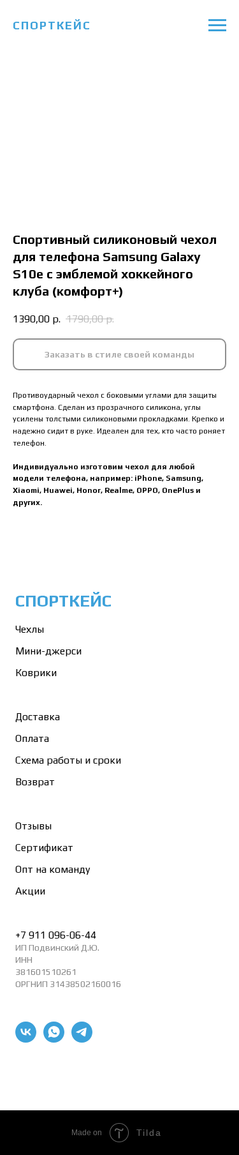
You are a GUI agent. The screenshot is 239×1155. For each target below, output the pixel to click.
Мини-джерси (48, 651)
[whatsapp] (53, 1039)
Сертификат (44, 848)
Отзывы (33, 826)
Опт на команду (52, 869)
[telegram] (81, 1039)
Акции (30, 891)
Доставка (37, 717)
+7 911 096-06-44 (55, 935)
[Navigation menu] (217, 25)
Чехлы (29, 629)
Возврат (35, 782)
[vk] (25, 1039)
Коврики (36, 673)
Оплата (32, 738)
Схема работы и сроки (68, 760)
